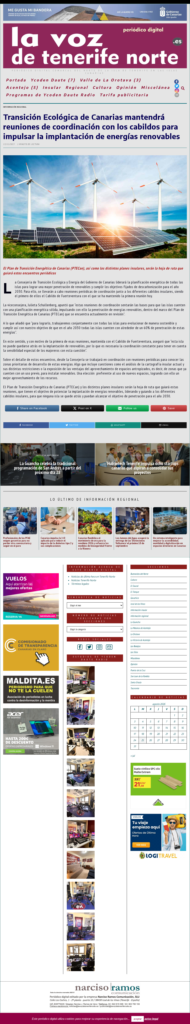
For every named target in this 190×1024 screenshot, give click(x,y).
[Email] (177, 95)
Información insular (138, 610)
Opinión (126, 87)
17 (135, 733)
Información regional (15, 107)
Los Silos (134, 652)
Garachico (134, 598)
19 (150, 733)
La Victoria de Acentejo (140, 640)
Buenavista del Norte (139, 573)
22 (174, 733)
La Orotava (135, 634)
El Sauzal (134, 586)
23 (182, 733)
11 (143, 727)
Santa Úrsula (135, 682)
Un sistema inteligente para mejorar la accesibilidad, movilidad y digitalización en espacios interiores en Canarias (169, 542)
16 (182, 727)
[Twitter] (177, 86)
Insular (52, 87)
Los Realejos (135, 646)
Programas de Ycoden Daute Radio (50, 94)
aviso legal (151, 1018)
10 (134, 727)
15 (174, 727)
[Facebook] (176, 81)
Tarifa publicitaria (124, 94)
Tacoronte (134, 688)
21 (167, 733)
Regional (76, 87)
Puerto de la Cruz (137, 670)
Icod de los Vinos (137, 603)
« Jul (132, 755)
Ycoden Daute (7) (53, 80)
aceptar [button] (138, 1019)
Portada (16, 80)
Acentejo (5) (22, 87)
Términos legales (80, 583)
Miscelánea (155, 87)
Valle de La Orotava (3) (110, 80)
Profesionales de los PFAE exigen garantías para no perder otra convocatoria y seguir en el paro (17, 542)
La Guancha (135, 622)
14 (166, 727)
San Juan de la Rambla (139, 676)
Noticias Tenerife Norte (83, 580)
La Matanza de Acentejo (140, 628)
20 (158, 733)
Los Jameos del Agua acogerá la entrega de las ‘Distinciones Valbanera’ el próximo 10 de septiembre (132, 542)
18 (142, 733)
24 (134, 740)
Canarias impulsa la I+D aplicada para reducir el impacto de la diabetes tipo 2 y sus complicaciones (57, 542)
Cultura (102, 87)
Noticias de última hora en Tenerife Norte (93, 576)
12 (150, 727)
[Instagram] (177, 90)
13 (158, 727)
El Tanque (134, 591)
